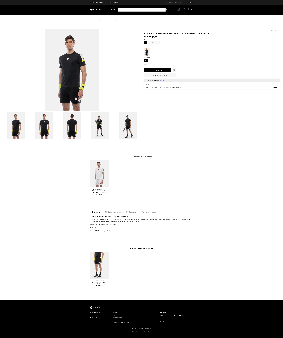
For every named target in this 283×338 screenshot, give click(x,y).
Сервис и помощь (94, 317)
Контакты (117, 2)
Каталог (112, 9)
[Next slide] (139, 70)
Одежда (99, 20)
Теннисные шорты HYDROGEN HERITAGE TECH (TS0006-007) (99, 282)
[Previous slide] (5, 70)
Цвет (145, 46)
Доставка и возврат (95, 312)
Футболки (138, 20)
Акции (92, 2)
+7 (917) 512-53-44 (188, 2)
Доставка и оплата (100, 2)
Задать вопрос (94, 315)
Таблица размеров (118, 317)
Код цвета (147, 57)
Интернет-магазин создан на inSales (141, 331)
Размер (146, 40)
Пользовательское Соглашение (121, 322)
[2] (147, 52)
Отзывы (110, 2)
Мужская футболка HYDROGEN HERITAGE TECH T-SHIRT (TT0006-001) (99, 191)
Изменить (161, 80)
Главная (92, 20)
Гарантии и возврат (118, 315)
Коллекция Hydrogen (111, 20)
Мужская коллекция (126, 20)
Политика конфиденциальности (98, 320)
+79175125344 (164, 315)
